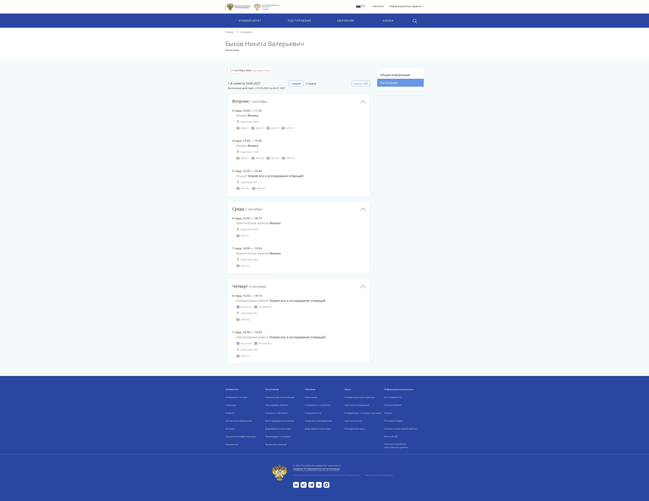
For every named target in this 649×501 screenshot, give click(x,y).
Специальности (313, 412)
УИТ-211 (290, 128)
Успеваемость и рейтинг (318, 405)
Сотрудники (246, 31)
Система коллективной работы (400, 428)
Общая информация (395, 75)
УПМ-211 (290, 158)
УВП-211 (245, 158)
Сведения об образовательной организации (316, 468)
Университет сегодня (236, 397)
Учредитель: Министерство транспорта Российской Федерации (326, 475)
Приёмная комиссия (275, 444)
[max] (326, 484)
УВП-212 (260, 158)
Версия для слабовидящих (379, 475)
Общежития (231, 444)
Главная (229, 31)
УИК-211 (275, 128)
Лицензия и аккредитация (318, 420)
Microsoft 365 (391, 436)
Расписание (389, 83)
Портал (388, 412)
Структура (230, 405)
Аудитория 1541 (249, 182)
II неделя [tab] (311, 83)
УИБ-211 (260, 128)
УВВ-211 (245, 128)
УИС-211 (275, 158)
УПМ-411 (245, 188)
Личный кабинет (393, 405)
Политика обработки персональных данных (396, 446)
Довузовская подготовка (278, 428)
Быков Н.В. (246, 306)
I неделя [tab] (296, 83)
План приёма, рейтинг (277, 405)
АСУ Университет (393, 397)
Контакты (378, 6)
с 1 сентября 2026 (250, 70)
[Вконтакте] (296, 484)
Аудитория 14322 (249, 229)
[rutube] (304, 484)
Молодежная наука (354, 428)
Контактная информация (238, 420)
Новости (229, 412)
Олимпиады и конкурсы (277, 436)
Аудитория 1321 (249, 313)
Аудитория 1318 (249, 349)
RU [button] (363, 5)
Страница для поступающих (280, 397)
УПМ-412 (261, 188)
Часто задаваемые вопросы (279, 420)
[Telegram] (311, 484)
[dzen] (319, 484)
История (229, 428)
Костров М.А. (265, 306)
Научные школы (353, 420)
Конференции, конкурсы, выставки (362, 412)
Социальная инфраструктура (240, 436)
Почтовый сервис (393, 420)
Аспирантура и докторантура (359, 397)
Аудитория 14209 (249, 121)
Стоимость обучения (276, 412)
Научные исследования (356, 405)
